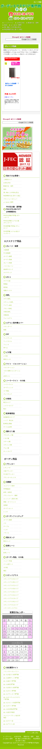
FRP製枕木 (6, 489)
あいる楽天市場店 (9, 712)
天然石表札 (6, 311)
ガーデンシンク (8, 387)
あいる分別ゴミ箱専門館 (11, 687)
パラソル (6, 533)
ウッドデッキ (7, 338)
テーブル (6, 526)
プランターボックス (9, 477)
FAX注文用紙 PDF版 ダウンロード (11, 216)
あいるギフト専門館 (9, 706)
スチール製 (6, 441)
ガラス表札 (6, 299)
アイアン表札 (7, 305)
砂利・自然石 (7, 492)
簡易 (4, 330)
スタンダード (7, 326)
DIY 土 (5, 348)
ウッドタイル (7, 341)
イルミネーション (9, 367)
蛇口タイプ (6, 402)
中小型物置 (6, 253)
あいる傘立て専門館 (9, 681)
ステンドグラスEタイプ (10, 592)
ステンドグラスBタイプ (10, 582)
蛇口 (4, 409)
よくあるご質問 (16, 25)
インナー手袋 (7, 561)
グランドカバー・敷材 (10, 495)
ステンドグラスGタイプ (10, 595)
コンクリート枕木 (9, 486)
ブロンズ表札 (7, 308)
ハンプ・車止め (8, 420)
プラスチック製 (8, 435)
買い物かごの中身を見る (12, 27)
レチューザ (6, 467)
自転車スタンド (8, 269)
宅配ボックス (7, 290)
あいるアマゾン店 (9, 724)
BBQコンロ (7, 359)
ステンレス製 (7, 445)
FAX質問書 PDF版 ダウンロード (11, 227)
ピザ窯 (5, 356)
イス (4, 523)
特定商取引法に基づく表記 (13, 29)
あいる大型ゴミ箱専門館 (11, 674)
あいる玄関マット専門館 (11, 678)
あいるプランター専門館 (11, 694)
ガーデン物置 (7, 256)
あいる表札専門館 (9, 684)
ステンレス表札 (8, 302)
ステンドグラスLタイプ (10, 605)
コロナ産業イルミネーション (11, 372)
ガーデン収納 (7, 259)
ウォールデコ (7, 318)
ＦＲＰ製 (6, 438)
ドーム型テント (8, 564)
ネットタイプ (7, 451)
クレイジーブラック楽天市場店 (11, 717)
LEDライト (6, 376)
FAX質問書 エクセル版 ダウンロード (11, 232)
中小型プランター (9, 474)
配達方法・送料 (33, 23)
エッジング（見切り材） (11, 499)
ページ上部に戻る (32, 732)
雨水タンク (6, 541)
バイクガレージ (8, 266)
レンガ (5, 511)
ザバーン (6, 549)
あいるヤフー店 (8, 721)
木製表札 (6, 315)
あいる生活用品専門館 (10, 709)
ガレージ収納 (7, 263)
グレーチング (7, 394)
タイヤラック (7, 272)
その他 (5, 567)
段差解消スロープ (9, 417)
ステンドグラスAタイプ (10, 579)
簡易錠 (5, 284)
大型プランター (8, 471)
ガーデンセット (8, 508)
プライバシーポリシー (10, 199)
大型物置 (6, 250)
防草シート (6, 552)
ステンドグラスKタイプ (10, 601)
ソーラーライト (8, 384)
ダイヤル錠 (6, 281)
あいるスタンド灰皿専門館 (11, 702)
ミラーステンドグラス (10, 608)
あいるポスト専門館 (9, 691)
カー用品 (6, 391)
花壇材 (5, 505)
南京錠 (5, 287)
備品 (4, 570)
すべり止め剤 (7, 427)
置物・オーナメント (9, 502)
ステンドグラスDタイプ (10, 588)
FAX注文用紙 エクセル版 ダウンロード (11, 222)
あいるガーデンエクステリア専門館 (11, 698)
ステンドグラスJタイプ (10, 598)
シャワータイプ (8, 405)
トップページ (8, 23)
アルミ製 (6, 448)
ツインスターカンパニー (11, 671)
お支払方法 (20, 23)
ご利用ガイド (7, 179)
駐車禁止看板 (7, 423)
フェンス (6, 344)
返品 (5, 25)
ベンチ (5, 529)
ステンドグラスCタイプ (10, 585)
